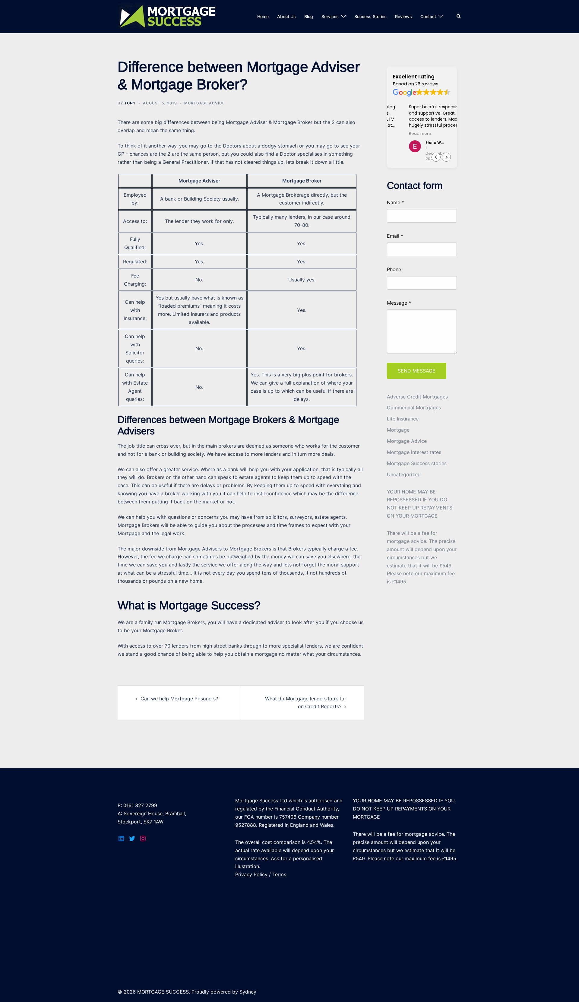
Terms (279, 874)
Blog (308, 16)
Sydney (247, 992)
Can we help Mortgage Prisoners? (179, 699)
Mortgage (398, 430)
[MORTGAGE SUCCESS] (170, 16)
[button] (446, 157)
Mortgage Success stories (417, 463)
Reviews (403, 16)
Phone (394, 270)
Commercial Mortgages (414, 407)
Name (395, 203)
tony (130, 103)
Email (395, 236)
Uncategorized (404, 474)
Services (330, 16)
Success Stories (370, 16)
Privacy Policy (251, 874)
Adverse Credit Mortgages (417, 397)
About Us (286, 16)
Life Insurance (403, 419)
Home (263, 16)
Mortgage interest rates (414, 452)
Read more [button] (404, 133)
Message (399, 303)
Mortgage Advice (204, 103)
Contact (428, 16)
